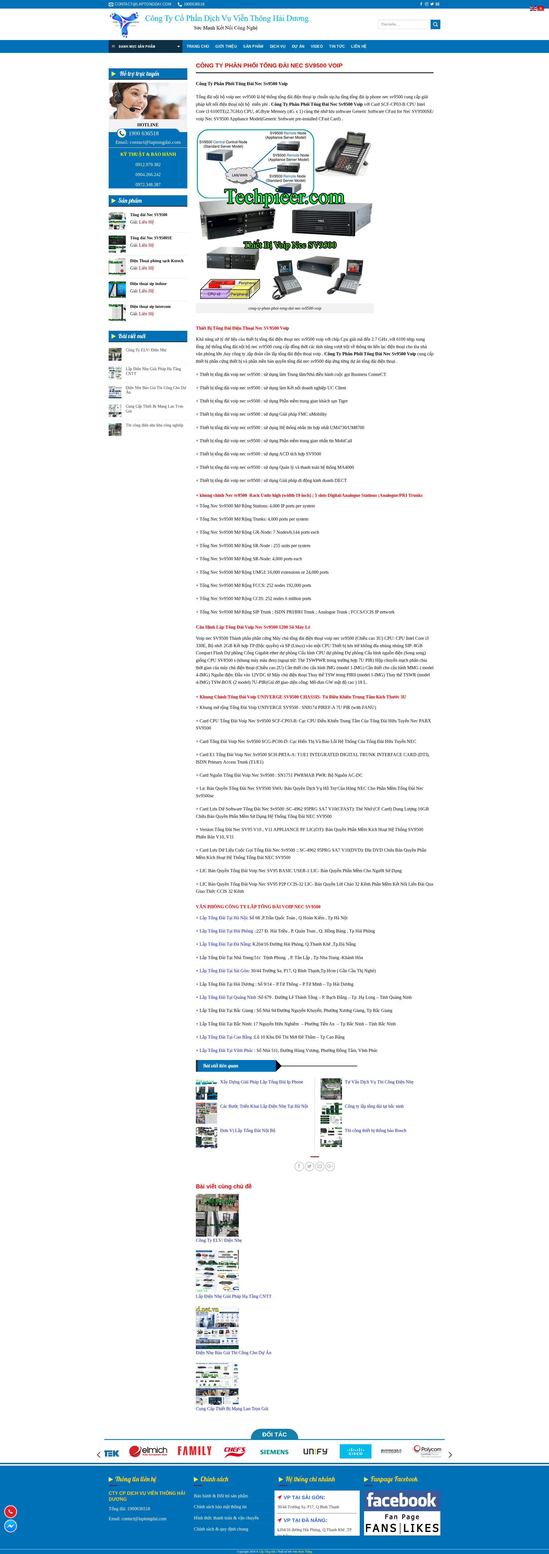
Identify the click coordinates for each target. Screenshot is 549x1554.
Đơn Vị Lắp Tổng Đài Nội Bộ (247, 1130)
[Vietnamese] (541, 7)
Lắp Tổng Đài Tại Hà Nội (223, 917)
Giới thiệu (226, 46)
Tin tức (337, 46)
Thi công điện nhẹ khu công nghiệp (154, 425)
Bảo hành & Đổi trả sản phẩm (221, 1495)
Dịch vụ (278, 46)
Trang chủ (198, 46)
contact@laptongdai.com (155, 142)
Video (317, 46)
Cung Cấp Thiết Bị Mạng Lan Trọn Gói (154, 408)
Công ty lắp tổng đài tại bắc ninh (374, 1106)
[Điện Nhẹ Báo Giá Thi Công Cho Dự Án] (217, 1326)
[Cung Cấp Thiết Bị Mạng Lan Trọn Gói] (217, 1383)
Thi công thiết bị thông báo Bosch (375, 1130)
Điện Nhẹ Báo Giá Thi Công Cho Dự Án (156, 390)
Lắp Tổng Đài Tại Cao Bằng (226, 1037)
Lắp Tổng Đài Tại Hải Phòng (226, 931)
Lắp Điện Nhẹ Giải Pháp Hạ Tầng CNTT (153, 371)
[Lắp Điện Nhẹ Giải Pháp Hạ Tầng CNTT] (217, 1270)
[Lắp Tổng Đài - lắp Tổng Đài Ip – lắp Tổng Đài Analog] (209, 25)
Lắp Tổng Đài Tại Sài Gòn (224, 970)
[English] (533, 7)
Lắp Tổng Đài (267, 1551)
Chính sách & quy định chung (221, 1529)
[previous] (99, 1454)
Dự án (298, 46)
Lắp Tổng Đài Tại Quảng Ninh (228, 997)
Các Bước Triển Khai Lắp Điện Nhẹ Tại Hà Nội (264, 1106)
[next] (450, 1454)
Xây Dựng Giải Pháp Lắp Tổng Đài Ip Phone (261, 1081)
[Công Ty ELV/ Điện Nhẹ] (217, 1214)
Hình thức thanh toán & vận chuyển (226, 1517)
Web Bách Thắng (302, 1551)
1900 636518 (144, 133)
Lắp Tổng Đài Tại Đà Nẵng (225, 944)
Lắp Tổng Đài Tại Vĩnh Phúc (226, 1050)
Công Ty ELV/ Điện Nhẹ (146, 350)
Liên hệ (359, 46)
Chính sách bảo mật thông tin (220, 1506)
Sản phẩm (253, 46)
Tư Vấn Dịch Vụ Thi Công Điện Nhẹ (379, 1081)
